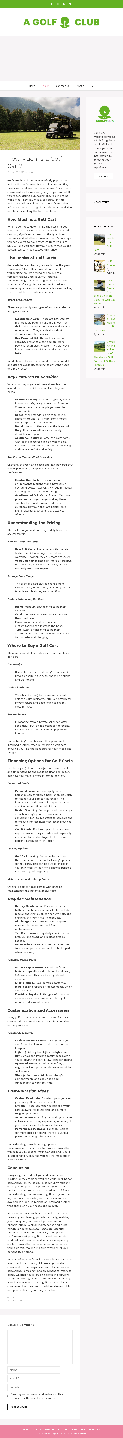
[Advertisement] (61, 59)
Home (32, 86)
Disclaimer (49, 1429)
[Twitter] (70, 4)
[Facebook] (51, 4)
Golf (46, 86)
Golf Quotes (16, 1300)
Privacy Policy (71, 1429)
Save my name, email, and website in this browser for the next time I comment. (37, 1396)
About (80, 86)
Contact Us (62, 86)
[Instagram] (57, 4)
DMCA (59, 1429)
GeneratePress (79, 1434)
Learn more (103, 176)
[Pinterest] (64, 4)
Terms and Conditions (90, 1429)
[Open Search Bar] (93, 85)
